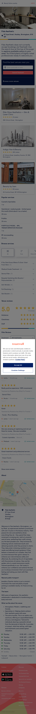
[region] (18, 357)
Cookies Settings (18, 370)
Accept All (18, 365)
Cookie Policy (20, 359)
